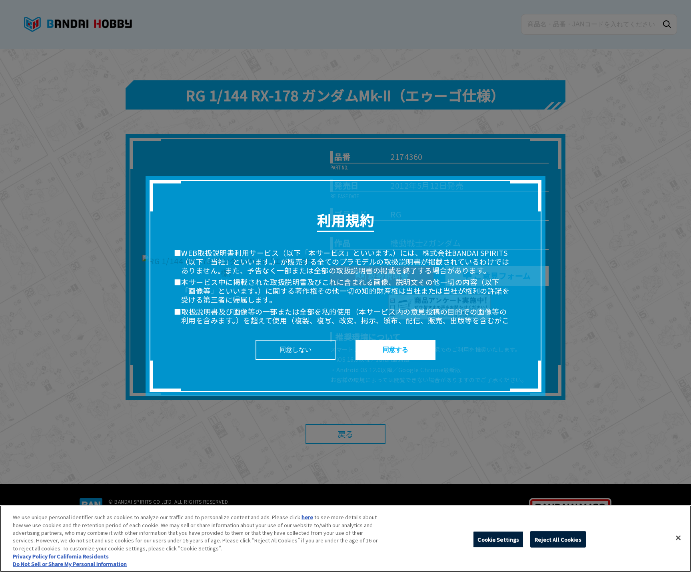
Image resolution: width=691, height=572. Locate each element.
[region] (345, 538)
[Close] (678, 537)
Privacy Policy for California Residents (61, 556)
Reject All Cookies (558, 539)
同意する (395, 349)
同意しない (296, 349)
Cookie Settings (498, 539)
